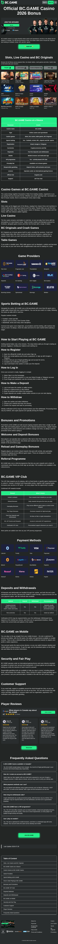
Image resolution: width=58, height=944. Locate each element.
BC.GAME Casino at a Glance (12, 866)
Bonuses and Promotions (10, 884)
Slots (49, 67)
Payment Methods (8, 891)
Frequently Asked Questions (11, 913)
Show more (29, 747)
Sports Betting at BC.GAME (11, 877)
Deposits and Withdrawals (10, 895)
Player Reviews (7, 909)
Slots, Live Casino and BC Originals (13, 863)
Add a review (48, 712)
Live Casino (21, 67)
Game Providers (8, 873)
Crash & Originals (35, 67)
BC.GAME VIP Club (9, 888)
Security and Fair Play (9, 902)
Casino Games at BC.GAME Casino (13, 870)
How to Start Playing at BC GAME (13, 881)
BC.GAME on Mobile (9, 898)
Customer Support (8, 905)
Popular (6, 67)
